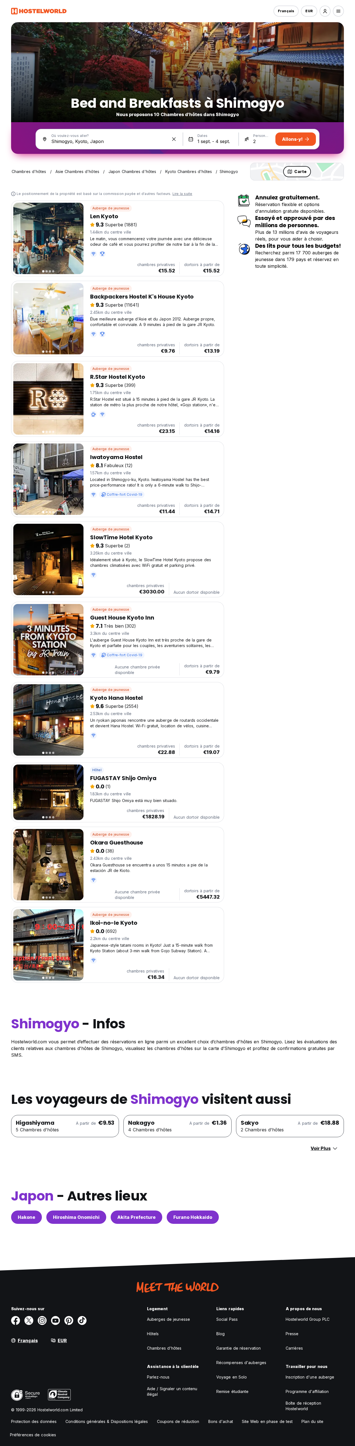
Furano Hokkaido (192, 1217)
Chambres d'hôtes (164, 1348)
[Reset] (174, 139)
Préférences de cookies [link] (33, 1434)
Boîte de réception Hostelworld (303, 1406)
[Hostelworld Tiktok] (82, 1320)
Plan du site (312, 1421)
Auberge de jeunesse (111, 208)
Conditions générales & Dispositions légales (106, 1421)
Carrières (294, 1348)
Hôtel (97, 770)
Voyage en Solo (231, 1377)
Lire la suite (182, 194)
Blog (220, 1333)
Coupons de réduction (178, 1421)
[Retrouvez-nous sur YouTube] (55, 1320)
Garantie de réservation (238, 1348)
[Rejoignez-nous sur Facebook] (15, 1320)
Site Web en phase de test (267, 1421)
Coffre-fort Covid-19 (124, 494)
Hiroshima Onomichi (76, 1217)
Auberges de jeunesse (168, 1319)
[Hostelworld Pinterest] (68, 1320)
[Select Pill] (325, 11)
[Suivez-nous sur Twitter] (28, 1320)
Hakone (26, 1217)
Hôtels (153, 1333)
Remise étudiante (232, 1391)
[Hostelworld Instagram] (42, 1320)
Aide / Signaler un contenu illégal (172, 1391)
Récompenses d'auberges (241, 1362)
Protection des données (34, 1421)
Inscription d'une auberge (310, 1377)
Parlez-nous (158, 1377)
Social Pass (227, 1319)
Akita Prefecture (136, 1217)
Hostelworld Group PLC (307, 1319)
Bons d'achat (220, 1421)
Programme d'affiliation (307, 1391)
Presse (292, 1333)
